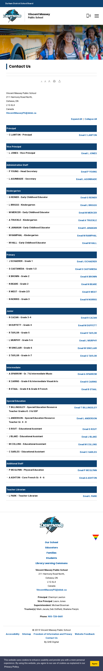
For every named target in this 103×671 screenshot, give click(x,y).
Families (51, 552)
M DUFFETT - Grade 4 (20, 325)
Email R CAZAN (89, 317)
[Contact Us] (89, 16)
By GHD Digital (51, 642)
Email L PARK (90, 496)
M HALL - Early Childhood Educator (27, 242)
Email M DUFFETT (87, 325)
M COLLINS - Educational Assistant (27, 444)
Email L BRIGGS (88, 205)
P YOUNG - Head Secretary (23, 171)
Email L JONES (89, 153)
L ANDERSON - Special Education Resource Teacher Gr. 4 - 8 (32, 420)
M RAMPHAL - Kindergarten (23, 235)
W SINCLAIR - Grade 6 (20, 347)
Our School (51, 542)
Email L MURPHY (88, 340)
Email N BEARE (89, 284)
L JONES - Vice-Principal (22, 153)
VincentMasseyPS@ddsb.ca (21, 113)
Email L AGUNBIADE (86, 179)
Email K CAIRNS (88, 381)
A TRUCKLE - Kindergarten (23, 220)
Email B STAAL (89, 389)
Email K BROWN (88, 276)
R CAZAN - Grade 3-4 (20, 317)
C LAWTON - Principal (20, 134)
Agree (94, 664)
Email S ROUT (90, 429)
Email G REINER (89, 197)
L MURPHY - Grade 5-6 (21, 340)
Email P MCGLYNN (87, 470)
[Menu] (96, 16)
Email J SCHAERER (87, 261)
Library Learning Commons (52, 563)
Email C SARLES (88, 452)
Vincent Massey (39, 15)
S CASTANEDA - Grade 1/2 (23, 268)
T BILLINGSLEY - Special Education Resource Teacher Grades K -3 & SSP (33, 409)
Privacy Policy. (11, 667)
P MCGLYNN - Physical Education (26, 470)
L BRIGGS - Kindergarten (22, 204)
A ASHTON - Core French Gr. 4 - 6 (26, 477)
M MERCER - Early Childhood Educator (29, 212)
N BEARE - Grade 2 (18, 283)
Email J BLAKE (89, 436)
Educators (51, 547)
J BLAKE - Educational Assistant (26, 436)
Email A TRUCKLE (87, 220)
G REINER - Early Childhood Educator (28, 197)
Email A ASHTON (88, 478)
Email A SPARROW (87, 374)
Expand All (76, 119)
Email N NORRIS (88, 299)
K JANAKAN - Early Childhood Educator (29, 227)
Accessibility (12, 634)
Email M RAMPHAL (87, 235)
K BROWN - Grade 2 (19, 276)
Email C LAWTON (88, 135)
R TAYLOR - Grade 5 (19, 332)
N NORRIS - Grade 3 (19, 299)
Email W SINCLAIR (87, 348)
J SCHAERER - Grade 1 (21, 261)
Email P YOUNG (89, 171)
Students (51, 558)
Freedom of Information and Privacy (53, 634)
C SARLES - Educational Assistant (27, 451)
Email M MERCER (88, 212)
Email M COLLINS (87, 444)
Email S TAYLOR (88, 355)
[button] (41, 81)
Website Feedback (85, 634)
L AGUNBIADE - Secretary (22, 178)
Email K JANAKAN (87, 228)
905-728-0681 (55, 616)
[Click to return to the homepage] (12, 16)
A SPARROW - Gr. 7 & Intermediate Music (30, 373)
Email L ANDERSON (87, 418)
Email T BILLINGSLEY (85, 407)
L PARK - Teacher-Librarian (23, 495)
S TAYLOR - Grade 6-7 (20, 355)
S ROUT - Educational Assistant (25, 428)
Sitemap (26, 634)
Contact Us (52, 638)
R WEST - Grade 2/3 (19, 291)
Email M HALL (89, 243)
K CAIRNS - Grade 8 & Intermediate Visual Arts (33, 381)
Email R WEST (89, 292)
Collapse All (91, 119)
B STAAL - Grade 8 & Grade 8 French (28, 389)
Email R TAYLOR (88, 333)
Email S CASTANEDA (86, 269)
